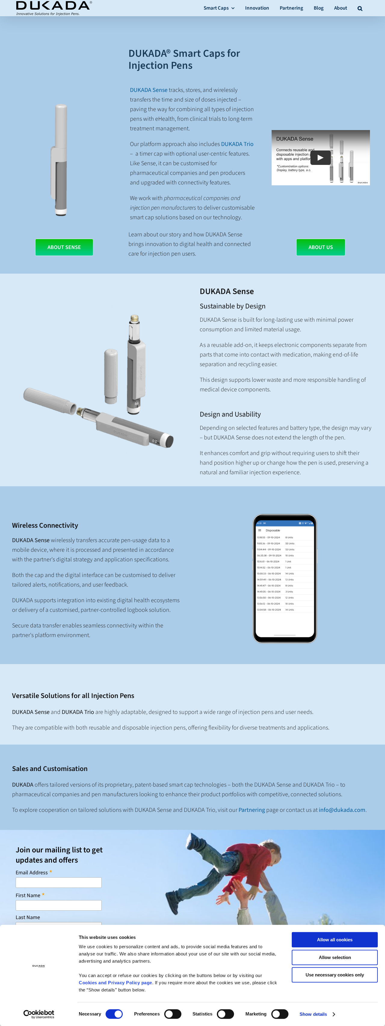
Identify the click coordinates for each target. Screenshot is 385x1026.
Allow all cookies (335, 939)
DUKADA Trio (237, 144)
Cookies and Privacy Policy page (115, 982)
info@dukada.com (342, 810)
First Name (30, 895)
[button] (360, 8)
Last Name (28, 917)
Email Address (34, 872)
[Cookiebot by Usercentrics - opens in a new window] (39, 1014)
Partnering (252, 810)
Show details (313, 1014)
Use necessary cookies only (335, 974)
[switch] (172, 1014)
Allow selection (335, 957)
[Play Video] (321, 157)
